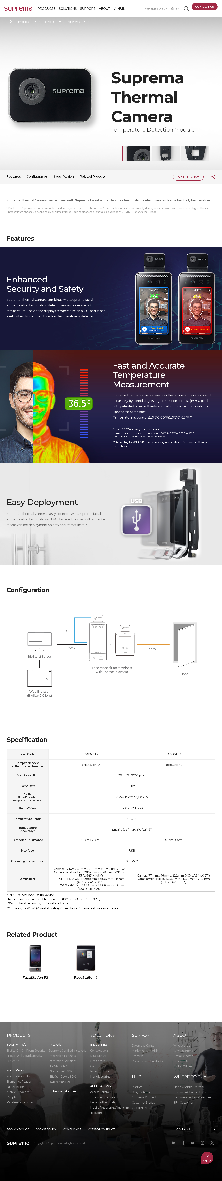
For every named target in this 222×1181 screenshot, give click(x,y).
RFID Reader (15, 1086)
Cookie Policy (46, 1129)
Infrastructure (99, 1071)
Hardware (48, 21)
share (210, 177)
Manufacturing (100, 1076)
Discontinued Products (147, 1061)
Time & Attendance (103, 1097)
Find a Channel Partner (188, 1087)
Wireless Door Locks (20, 1102)
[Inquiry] (207, 1158)
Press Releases (183, 1056)
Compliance (72, 1129)
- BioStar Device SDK (62, 1076)
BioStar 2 (13, 1061)
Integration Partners (62, 1055)
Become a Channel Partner (191, 1092)
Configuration (37, 176)
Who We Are (181, 1045)
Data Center (98, 1055)
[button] (136, 153)
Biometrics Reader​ (19, 1081)
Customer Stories (143, 1102)
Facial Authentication (104, 1102)
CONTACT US (204, 6)
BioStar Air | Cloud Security (24, 1055)
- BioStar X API (58, 1066)
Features (14, 176)
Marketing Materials (145, 1050)
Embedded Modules (62, 1091)
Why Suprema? (183, 1050)
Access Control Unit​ (20, 1076)
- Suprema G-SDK (60, 1071)
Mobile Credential (18, 1092)
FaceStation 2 (85, 977)
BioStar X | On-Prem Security (26, 1050)
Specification (64, 176)
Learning (138, 1056)
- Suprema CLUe (59, 1081)
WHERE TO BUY (157, 8)
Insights (137, 1087)
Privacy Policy (18, 1129)
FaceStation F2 (35, 977)
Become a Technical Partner (192, 1097)
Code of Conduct (101, 1129)
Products (23, 21)
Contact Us (180, 1061)
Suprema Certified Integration (68, 1050)
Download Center (144, 1045)
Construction (99, 1050)
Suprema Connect (144, 1097)
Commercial (98, 1066)
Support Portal (142, 1107)
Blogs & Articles (142, 1092)
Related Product (92, 176)
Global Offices (182, 1066)
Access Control (100, 1092)
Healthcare (97, 1061)
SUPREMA (18, 10)
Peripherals (73, 21)
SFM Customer (183, 1102)
